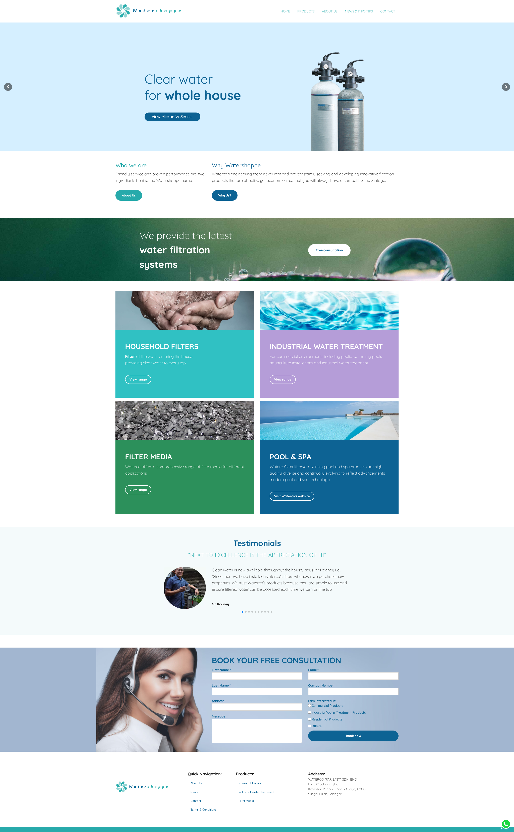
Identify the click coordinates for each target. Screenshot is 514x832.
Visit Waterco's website (292, 496)
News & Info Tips (359, 11)
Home (285, 11)
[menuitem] (209, 783)
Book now (353, 736)
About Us (129, 195)
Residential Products (326, 719)
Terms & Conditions (203, 810)
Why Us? (224, 195)
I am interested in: (322, 701)
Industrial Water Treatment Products (338, 712)
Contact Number (321, 685)
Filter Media (246, 801)
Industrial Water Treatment (256, 792)
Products (306, 11)
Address (218, 701)
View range (138, 379)
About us (330, 11)
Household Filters (250, 783)
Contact (387, 11)
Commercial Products (327, 706)
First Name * (221, 670)
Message (218, 716)
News (194, 792)
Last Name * (221, 685)
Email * (313, 670)
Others (316, 726)
